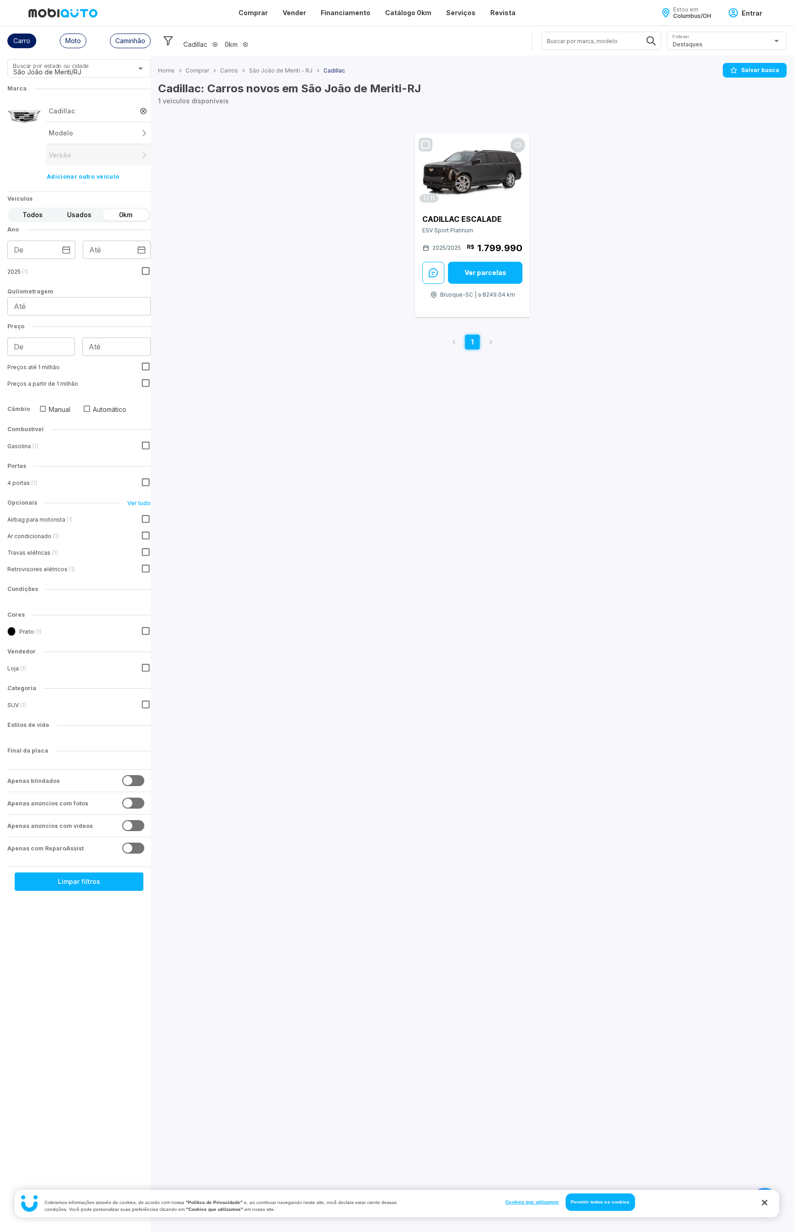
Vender (294, 13)
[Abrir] (140, 68)
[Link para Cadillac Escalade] (472, 170)
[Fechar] (764, 1203)
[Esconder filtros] (168, 41)
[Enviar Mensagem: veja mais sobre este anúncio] (433, 273)
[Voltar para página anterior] (454, 342)
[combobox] (67, 71)
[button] (21, 41)
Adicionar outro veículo (83, 176)
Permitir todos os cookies (600, 1201)
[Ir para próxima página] (490, 342)
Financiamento (345, 13)
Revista (503, 13)
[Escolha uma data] (66, 250)
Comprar (253, 13)
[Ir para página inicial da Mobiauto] (63, 12)
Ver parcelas (485, 272)
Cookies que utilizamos (532, 1201)
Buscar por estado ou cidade (50, 65)
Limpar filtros (79, 881)
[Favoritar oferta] (517, 145)
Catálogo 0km (408, 13)
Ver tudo (139, 503)
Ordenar (680, 36)
